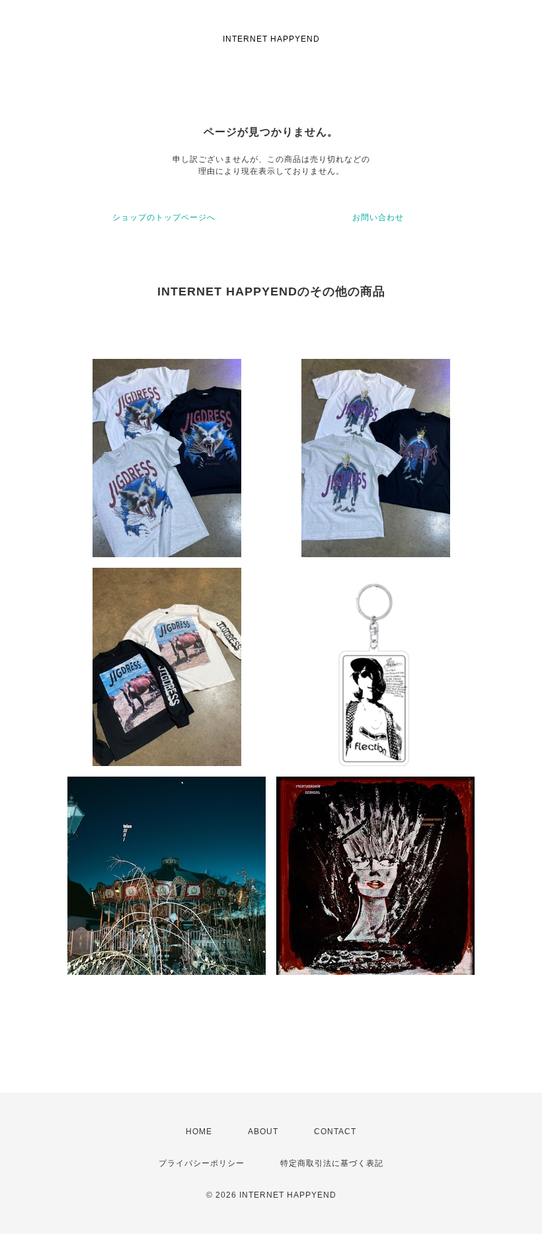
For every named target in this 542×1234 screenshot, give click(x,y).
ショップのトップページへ (163, 217)
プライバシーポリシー (202, 1163)
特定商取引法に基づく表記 (331, 1163)
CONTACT (335, 1131)
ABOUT (263, 1131)
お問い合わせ (378, 217)
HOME (199, 1131)
